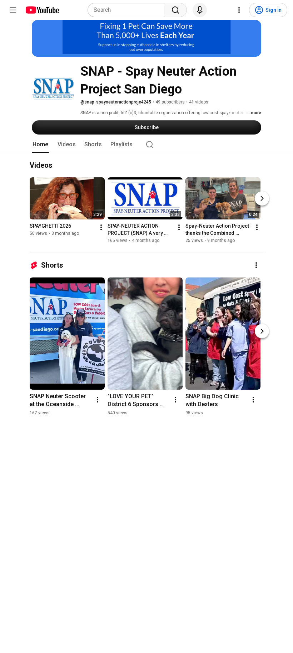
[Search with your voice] (200, 10)
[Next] (262, 199)
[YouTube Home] (42, 10)
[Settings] (239, 10)
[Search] (175, 10)
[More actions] (101, 228)
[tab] (40, 144)
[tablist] (146, 144)
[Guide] (13, 10)
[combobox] (128, 10)
